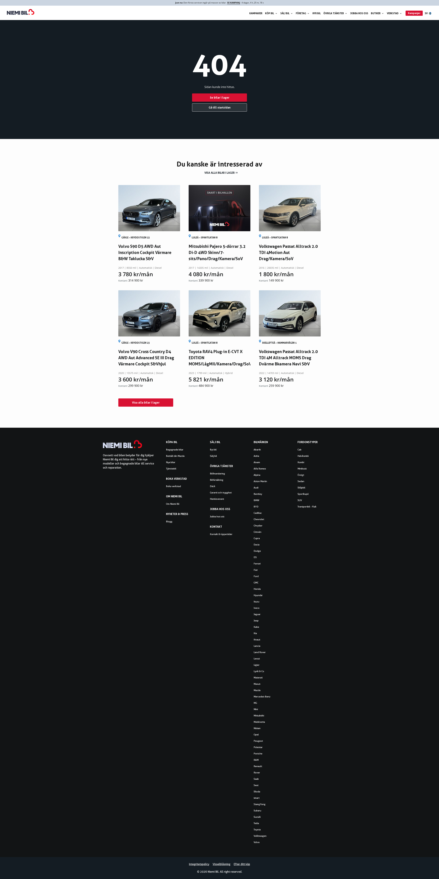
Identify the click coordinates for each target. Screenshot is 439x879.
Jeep (256, 620)
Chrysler (258, 525)
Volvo (257, 842)
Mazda (257, 690)
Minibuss (302, 468)
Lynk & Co (259, 671)
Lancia (257, 646)
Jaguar (257, 614)
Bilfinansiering (217, 473)
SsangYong (259, 804)
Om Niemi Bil (172, 503)
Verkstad (393, 13)
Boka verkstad (173, 486)
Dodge (257, 551)
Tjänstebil (171, 468)
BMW (256, 500)
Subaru (257, 810)
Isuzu (256, 601)
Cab (299, 449)
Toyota (257, 829)
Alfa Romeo (260, 468)
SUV (300, 500)
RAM (256, 760)
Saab (256, 779)
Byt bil (213, 449)
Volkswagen (260, 836)
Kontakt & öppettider (221, 534)
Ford (256, 576)
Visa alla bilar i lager (219, 172)
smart (256, 798)
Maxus (257, 684)
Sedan (301, 481)
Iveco (256, 608)
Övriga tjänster (333, 13)
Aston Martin (260, 481)
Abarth (257, 449)
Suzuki (257, 817)
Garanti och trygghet (221, 492)
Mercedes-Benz (262, 696)
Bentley (258, 494)
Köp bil (269, 13)
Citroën (257, 532)
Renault (258, 766)
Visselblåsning (221, 864)
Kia (255, 633)
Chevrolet (259, 519)
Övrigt (301, 475)
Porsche (258, 753)
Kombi (301, 462)
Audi (256, 487)
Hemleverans (217, 499)
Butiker (376, 13)
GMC (256, 582)
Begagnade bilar (174, 449)
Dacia (256, 544)
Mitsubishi (259, 715)
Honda (257, 589)
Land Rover (260, 652)
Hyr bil (316, 13)
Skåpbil (301, 487)
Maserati (258, 677)
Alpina (257, 475)
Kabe (256, 627)
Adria (256, 456)
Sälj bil (284, 13)
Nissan (257, 728)
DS (255, 557)
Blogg (169, 521)
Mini (256, 709)
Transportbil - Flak (307, 506)
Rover (257, 772)
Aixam (257, 462)
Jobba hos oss (359, 13)
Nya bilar (170, 462)
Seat (256, 785)
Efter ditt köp (242, 864)
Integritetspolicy (199, 864)
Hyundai (258, 595)
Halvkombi (303, 456)
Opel (256, 734)
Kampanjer (255, 13)
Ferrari (257, 563)
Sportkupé (303, 494)
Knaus (257, 639)
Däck (212, 486)
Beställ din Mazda (175, 456)
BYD (256, 506)
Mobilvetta (259, 722)
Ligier (256, 665)
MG (255, 703)
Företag (301, 13)
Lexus (257, 658)
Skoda (257, 791)
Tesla (256, 823)
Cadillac (258, 513)
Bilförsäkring (216, 480)
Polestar (258, 747)
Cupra (257, 538)
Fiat (256, 570)
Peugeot (258, 741)
